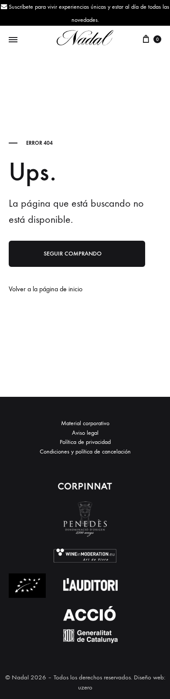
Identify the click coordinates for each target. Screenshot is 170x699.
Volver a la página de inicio (45, 289)
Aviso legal (85, 432)
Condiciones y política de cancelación (85, 451)
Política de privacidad (85, 442)
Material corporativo (85, 423)
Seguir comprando (73, 253)
